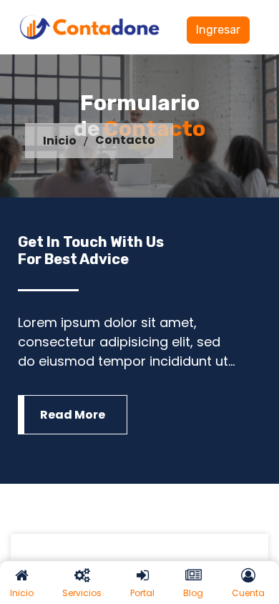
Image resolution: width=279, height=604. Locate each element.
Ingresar (218, 29)
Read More (72, 414)
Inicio (60, 140)
